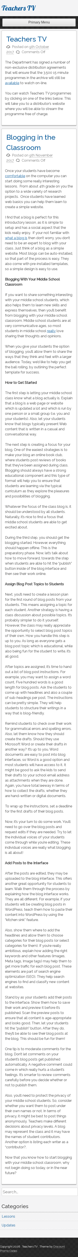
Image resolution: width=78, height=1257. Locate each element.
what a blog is (16, 238)
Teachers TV (18, 8)
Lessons (8, 1216)
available (12, 83)
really (51, 331)
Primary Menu (39, 22)
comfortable (15, 176)
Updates (8, 1225)
